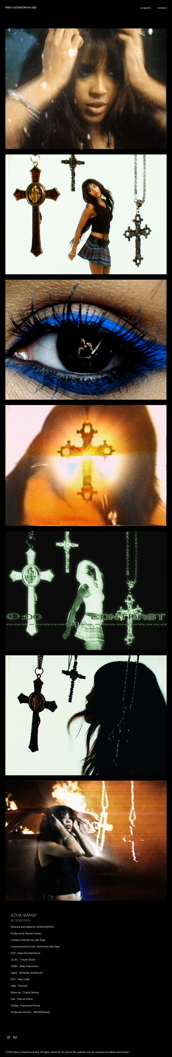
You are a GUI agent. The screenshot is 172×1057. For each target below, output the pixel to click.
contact (162, 7)
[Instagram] (8, 1037)
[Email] (15, 1037)
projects (146, 7)
